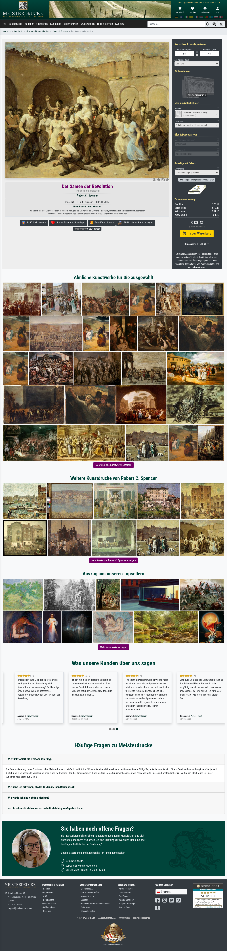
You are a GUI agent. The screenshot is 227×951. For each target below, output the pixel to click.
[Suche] (208, 24)
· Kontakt (46, 888)
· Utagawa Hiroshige (126, 903)
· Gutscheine (85, 907)
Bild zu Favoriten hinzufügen (70, 222)
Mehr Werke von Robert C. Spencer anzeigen (113, 560)
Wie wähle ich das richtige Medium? (28, 797)
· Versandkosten (87, 896)
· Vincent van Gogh (126, 888)
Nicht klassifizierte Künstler (37, 31)
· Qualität (84, 900)
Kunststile (55, 23)
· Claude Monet (124, 892)
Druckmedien (87, 23)
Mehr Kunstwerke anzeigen (113, 647)
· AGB (44, 896)
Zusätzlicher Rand (181, 60)
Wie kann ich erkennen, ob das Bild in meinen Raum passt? (41, 787)
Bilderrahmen (70, 23)
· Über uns (46, 911)
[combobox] (196, 63)
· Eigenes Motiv (86, 888)
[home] (4, 24)
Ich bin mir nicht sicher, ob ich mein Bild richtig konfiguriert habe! (45, 808)
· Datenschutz (48, 900)
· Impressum (47, 892)
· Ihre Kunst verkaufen (89, 892)
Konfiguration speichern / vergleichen (198, 179)
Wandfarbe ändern (103, 222)
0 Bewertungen (93, 229)
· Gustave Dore (124, 907)
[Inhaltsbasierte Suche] (214, 24)
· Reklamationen (49, 907)
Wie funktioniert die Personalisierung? (30, 759)
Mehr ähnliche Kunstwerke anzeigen (113, 464)
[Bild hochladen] (221, 24)
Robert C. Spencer (60, 31)
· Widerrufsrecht (49, 903)
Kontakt (119, 23)
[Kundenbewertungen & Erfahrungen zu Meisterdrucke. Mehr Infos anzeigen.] (208, 895)
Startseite (6, 31)
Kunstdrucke (15, 23)
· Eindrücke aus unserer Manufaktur (95, 903)
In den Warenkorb (198, 233)
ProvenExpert (26, 716)
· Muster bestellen (87, 911)
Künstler (29, 23)
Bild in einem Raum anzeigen (137, 222)
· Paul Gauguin (124, 896)
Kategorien (42, 23)
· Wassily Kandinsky (126, 900)
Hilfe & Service (105, 23)
